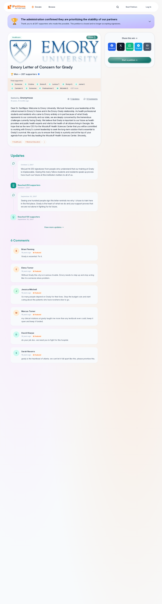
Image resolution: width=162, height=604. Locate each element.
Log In (148, 7)
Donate (38, 7)
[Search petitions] (117, 7)
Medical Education (32, 142)
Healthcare (16, 37)
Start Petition (131, 7)
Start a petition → (129, 60)
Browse (52, 7)
